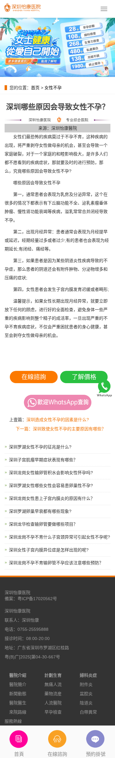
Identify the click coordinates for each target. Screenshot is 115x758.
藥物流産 (53, 693)
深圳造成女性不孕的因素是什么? (57, 419)
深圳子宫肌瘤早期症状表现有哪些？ (43, 459)
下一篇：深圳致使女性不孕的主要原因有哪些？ (61, 428)
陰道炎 (86, 702)
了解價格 (84, 377)
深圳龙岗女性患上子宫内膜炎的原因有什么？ (52, 498)
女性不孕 (53, 87)
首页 (35, 87)
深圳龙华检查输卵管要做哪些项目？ (43, 524)
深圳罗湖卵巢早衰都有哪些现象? (40, 511)
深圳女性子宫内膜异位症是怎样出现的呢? (49, 549)
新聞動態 (17, 693)
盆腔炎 (86, 693)
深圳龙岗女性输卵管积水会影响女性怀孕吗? (51, 472)
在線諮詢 (33, 377)
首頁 (19, 754)
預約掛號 (95, 754)
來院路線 (17, 712)
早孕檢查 (53, 712)
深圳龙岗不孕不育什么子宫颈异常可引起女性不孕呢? (59, 537)
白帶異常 (88, 712)
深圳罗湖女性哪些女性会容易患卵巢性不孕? (51, 485)
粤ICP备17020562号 (37, 598)
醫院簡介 (17, 684)
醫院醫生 (17, 702)
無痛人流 (53, 684)
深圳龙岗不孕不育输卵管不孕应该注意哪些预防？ (56, 562)
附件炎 (86, 684)
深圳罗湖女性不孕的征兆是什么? (40, 446)
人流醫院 (53, 702)
